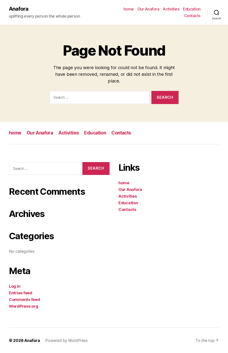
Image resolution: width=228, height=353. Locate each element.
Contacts (192, 15)
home (129, 9)
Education (192, 9)
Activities (171, 9)
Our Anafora (148, 9)
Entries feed (20, 293)
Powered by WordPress (66, 340)
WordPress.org (23, 306)
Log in (14, 286)
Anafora (18, 9)
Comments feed (24, 299)
